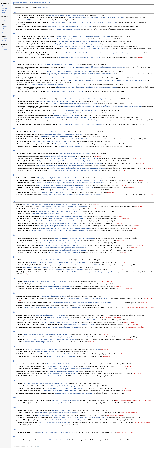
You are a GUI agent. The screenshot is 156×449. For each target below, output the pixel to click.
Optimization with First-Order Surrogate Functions (37, 342)
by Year (4, 18)
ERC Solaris (5, 41)
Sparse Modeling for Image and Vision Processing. (50, 315)
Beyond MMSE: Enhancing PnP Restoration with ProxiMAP (66, 15)
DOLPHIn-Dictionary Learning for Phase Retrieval (56, 286)
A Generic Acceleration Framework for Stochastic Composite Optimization (57, 211)
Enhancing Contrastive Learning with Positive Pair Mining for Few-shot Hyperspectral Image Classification (86, 87)
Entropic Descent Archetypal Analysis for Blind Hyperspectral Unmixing (78, 110)
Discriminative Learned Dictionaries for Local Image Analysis (69, 420)
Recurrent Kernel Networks (45, 209)
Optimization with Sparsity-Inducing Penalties (60, 354)
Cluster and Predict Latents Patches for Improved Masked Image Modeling (79, 41)
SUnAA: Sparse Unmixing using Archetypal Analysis (62, 113)
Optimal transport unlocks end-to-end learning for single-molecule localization (68, 26)
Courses (4, 47)
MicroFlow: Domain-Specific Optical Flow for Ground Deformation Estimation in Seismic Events (82, 36)
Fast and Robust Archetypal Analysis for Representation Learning (58, 322)
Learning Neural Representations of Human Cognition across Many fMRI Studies (78, 265)
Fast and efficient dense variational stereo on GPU (54, 440)
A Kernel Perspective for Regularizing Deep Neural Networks (61, 223)
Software (4, 28)
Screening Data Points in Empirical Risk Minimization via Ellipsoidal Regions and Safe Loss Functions (72, 195)
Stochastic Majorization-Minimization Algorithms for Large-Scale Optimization (45, 334)
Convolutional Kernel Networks (57, 317)
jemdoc (38, 446)
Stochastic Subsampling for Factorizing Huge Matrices (64, 252)
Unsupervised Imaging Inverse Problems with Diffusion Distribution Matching (69, 44)
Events (4, 33)
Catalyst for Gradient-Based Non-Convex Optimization (70, 250)
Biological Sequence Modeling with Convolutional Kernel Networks (56, 226)
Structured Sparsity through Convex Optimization (61, 356)
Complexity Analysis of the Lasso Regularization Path (42, 349)
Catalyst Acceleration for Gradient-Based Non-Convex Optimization (74, 238)
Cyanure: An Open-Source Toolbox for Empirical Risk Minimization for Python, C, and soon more (51, 204)
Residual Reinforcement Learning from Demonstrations (74, 153)
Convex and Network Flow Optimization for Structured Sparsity (65, 364)
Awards (4, 10)
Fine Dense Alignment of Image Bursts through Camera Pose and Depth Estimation (86, 99)
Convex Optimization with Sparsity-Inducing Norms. (62, 373)
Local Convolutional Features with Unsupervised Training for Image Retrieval (86, 298)
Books (3, 12)
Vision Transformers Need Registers (58, 78)
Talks (3, 31)
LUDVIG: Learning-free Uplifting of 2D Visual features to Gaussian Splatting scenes (77, 46)
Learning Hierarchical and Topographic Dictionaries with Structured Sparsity (69, 369)
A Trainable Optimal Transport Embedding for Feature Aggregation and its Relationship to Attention (77, 168)
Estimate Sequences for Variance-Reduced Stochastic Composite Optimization (58, 221)
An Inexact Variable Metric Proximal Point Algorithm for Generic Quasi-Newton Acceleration (65, 228)
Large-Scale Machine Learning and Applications (36, 267)
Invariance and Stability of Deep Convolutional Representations (49, 260)
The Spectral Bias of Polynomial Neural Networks (69, 144)
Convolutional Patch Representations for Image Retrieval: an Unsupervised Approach (88, 272)
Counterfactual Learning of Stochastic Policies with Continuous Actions (79, 57)
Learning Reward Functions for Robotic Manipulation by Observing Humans (80, 124)
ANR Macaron (6, 39)
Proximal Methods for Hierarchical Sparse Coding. (61, 366)
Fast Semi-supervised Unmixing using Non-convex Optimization (65, 91)
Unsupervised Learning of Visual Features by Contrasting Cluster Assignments (79, 180)
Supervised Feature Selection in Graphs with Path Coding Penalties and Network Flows (52, 339)
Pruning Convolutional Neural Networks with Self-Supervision (72, 190)
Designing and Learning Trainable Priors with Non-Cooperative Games (58, 178)
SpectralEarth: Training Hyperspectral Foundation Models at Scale (88, 48)
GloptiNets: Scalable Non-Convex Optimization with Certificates (56, 101)
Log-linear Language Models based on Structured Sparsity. (75, 337)
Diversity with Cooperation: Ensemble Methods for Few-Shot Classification (61, 216)
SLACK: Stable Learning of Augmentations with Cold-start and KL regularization (68, 117)
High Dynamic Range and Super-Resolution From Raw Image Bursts (63, 134)
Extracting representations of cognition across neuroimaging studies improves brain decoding (75, 170)
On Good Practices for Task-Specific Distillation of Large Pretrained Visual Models (68, 71)
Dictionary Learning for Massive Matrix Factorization (64, 284)
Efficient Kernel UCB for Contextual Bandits (72, 146)
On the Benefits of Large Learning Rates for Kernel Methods (56, 136)
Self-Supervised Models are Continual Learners (83, 139)
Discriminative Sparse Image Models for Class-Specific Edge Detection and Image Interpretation (80, 417)
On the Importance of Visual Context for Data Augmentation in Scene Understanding (64, 206)
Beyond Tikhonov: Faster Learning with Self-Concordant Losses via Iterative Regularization (65, 161)
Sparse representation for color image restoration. (51, 415)
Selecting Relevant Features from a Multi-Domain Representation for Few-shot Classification (66, 187)
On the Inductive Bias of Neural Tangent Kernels (45, 214)
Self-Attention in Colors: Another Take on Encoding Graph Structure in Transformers (73, 103)
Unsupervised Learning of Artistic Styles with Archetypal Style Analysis (59, 240)
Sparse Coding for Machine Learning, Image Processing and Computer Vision (45, 383)
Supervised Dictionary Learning (61, 410)
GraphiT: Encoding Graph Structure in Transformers (60, 156)
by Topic (4, 20)
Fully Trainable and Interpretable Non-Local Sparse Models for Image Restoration (61, 185)
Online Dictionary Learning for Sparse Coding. (56, 403)
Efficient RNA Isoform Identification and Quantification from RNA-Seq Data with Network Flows (73, 320)
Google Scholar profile (42, 7)
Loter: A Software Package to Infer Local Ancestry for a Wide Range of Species (63, 245)
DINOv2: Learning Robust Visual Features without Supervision (44, 84)
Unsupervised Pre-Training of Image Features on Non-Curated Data (67, 218)
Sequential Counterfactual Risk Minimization (66, 115)
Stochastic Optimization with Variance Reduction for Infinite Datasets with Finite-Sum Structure (58, 262)
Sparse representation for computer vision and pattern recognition (73, 393)
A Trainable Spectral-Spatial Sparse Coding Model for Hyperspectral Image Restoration (73, 158)
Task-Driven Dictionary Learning (45, 351)
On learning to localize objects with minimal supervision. (79, 324)
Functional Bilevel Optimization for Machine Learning (56, 64)
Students (4, 26)
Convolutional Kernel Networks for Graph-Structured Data (53, 192)
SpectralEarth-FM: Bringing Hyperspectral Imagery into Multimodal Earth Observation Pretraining (97, 17)
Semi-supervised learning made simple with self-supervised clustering (87, 120)
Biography (5, 8)
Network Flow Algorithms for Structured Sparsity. (61, 386)
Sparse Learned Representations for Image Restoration (53, 422)
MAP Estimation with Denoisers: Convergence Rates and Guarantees (64, 39)
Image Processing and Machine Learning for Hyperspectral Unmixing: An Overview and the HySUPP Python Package (81, 74)
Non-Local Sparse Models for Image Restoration (65, 400)
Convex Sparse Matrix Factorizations (44, 425)
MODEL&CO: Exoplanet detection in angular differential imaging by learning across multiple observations (94, 67)
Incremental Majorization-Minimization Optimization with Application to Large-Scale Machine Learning (52, 307)
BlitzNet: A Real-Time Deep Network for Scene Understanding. (66, 269)
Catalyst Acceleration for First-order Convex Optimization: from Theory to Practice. (62, 248)
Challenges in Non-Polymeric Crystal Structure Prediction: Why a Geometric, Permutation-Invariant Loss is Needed (83, 22)
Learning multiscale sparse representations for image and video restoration (58, 413)
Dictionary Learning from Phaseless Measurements (55, 288)
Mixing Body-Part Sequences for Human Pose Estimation (63, 327)
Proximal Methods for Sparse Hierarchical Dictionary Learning (65, 388)
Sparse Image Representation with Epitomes (52, 376)
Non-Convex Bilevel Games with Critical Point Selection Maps (49, 132)
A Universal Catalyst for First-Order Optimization (53, 296)
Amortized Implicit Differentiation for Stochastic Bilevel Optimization (51, 141)
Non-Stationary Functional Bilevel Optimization (66, 29)
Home (3, 6)
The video (97, 349)
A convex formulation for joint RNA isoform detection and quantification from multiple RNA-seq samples (81, 303)
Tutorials (4, 49)
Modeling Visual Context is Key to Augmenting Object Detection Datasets (61, 243)
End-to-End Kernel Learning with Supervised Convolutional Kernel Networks (45, 281)
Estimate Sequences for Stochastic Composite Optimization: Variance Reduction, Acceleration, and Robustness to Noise (70, 183)
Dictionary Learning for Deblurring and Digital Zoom (62, 371)
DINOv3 (29, 20)
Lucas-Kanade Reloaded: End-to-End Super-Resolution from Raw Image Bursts (61, 165)
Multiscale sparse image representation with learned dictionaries (55, 432)
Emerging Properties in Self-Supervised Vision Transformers (84, 163)
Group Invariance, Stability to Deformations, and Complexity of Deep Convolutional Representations (59, 230)
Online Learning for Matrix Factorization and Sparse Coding (60, 390)
